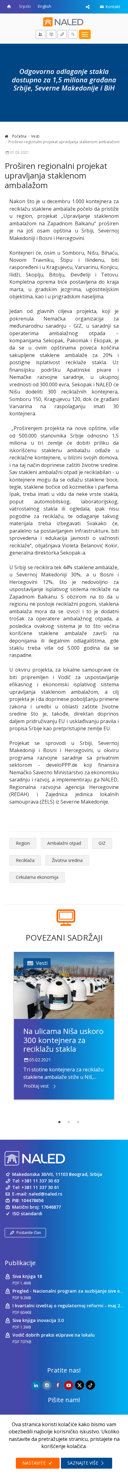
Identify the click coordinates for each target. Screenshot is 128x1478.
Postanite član (28, 1232)
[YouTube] (68, 1385)
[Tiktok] (90, 1385)
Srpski (25, 6)
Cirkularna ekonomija (37, 877)
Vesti (35, 136)
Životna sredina (67, 860)
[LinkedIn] (36, 1385)
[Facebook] (57, 1385)
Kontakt (112, 6)
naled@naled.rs (45, 1194)
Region (23, 843)
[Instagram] (47, 1385)
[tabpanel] (64, 1025)
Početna (18, 136)
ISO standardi (27, 1213)
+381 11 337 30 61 (40, 1187)
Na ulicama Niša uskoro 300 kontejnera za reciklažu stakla (63, 1040)
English (44, 6)
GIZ (102, 843)
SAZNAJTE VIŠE (83, 1463)
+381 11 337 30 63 (40, 1181)
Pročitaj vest (36, 1086)
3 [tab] (78, 1122)
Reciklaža (25, 860)
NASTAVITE (34, 1463)
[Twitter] (79, 1385)
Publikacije (20, 1263)
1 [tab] (59, 1122)
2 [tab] (69, 1122)
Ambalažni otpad (64, 843)
